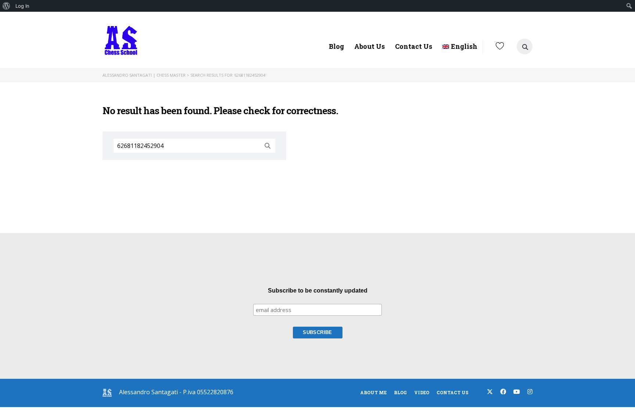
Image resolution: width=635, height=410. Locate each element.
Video (421, 392)
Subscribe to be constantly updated (317, 290)
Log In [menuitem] (22, 6)
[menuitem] (6, 6)
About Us (369, 46)
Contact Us (413, 46)
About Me (373, 392)
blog (400, 392)
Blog (336, 46)
